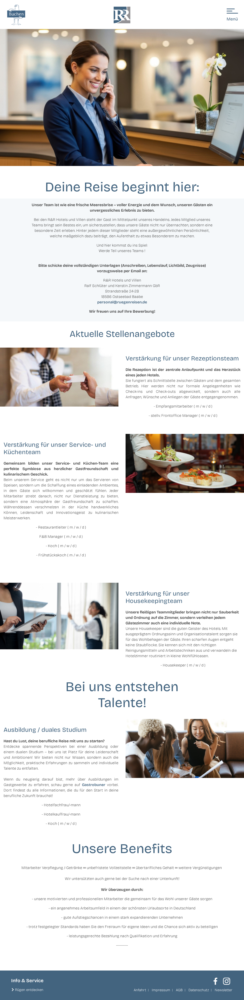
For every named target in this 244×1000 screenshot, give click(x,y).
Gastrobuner (93, 784)
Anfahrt (140, 990)
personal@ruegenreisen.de (122, 302)
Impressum (161, 990)
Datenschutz (198, 990)
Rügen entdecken (29, 990)
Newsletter (223, 990)
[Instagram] (226, 981)
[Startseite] (122, 15)
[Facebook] (215, 981)
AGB (179, 990)
